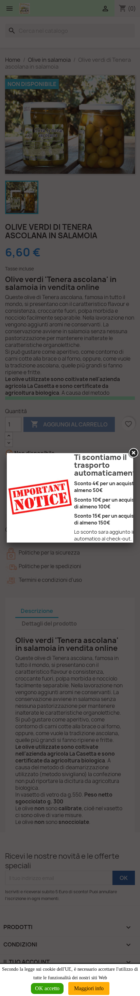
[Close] (133, 453)
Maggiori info (89, 988)
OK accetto (47, 988)
